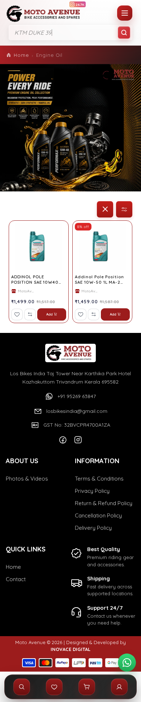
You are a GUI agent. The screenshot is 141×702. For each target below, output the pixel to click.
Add (49, 314)
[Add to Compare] (30, 314)
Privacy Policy (92, 490)
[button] (105, 209)
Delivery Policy (93, 527)
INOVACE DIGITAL (70, 649)
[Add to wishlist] (17, 314)
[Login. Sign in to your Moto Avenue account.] (119, 686)
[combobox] (70, 32)
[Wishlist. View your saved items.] (54, 686)
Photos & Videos (27, 478)
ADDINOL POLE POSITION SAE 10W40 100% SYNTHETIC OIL (35, 279)
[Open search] (21, 686)
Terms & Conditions (99, 478)
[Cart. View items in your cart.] (86, 686)
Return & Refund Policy (103, 503)
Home (21, 55)
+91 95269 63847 (76, 396)
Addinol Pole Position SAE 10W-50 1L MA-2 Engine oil (99, 279)
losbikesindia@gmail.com (76, 411)
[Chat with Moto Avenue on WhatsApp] (127, 663)
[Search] (124, 32)
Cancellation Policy (98, 515)
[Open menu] (124, 13)
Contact (16, 579)
